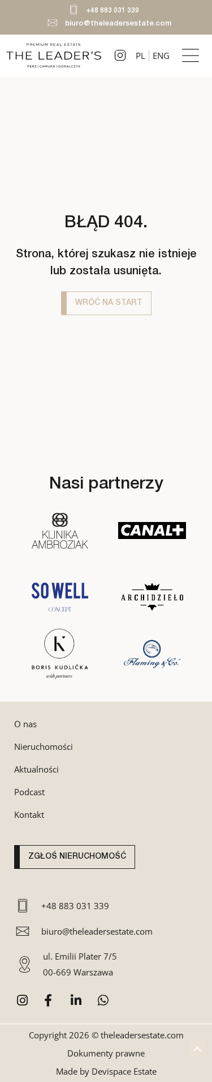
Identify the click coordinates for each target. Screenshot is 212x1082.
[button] (191, 55)
